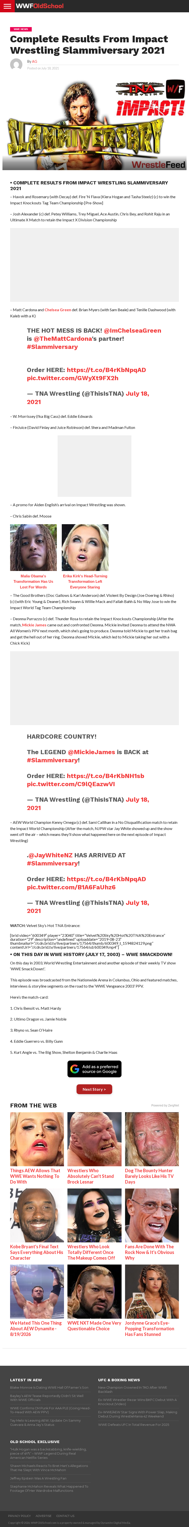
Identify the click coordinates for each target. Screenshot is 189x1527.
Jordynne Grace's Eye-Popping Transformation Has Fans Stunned (149, 1328)
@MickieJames (91, 752)
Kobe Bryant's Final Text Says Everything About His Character (36, 1252)
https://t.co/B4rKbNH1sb (105, 776)
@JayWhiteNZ (51, 855)
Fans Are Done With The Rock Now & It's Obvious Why (149, 1252)
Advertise (43, 1516)
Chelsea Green (58, 309)
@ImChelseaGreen (132, 330)
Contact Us (65, 1516)
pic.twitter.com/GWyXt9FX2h (72, 378)
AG (34, 61)
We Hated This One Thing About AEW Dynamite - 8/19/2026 (36, 1328)
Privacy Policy (19, 1516)
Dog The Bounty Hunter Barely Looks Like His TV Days (149, 1176)
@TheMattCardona (63, 338)
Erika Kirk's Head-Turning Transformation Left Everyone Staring (85, 581)
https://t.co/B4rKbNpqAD (106, 370)
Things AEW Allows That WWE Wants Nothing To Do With (35, 1176)
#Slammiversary (52, 346)
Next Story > (94, 1089)
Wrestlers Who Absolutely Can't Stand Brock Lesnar (90, 1176)
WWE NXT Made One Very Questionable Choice (94, 1325)
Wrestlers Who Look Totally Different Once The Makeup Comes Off (91, 1252)
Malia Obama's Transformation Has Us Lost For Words (33, 581)
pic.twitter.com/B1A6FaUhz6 (71, 887)
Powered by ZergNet (165, 1105)
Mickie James (34, 624)
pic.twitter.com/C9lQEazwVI (71, 784)
